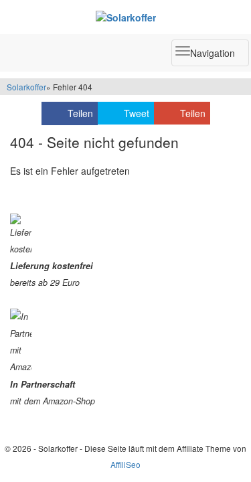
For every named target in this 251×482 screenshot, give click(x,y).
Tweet (136, 113)
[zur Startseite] (125, 16)
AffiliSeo (125, 464)
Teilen (80, 113)
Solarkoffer (26, 86)
